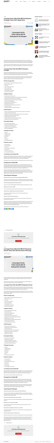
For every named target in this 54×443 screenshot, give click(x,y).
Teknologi (44, 1)
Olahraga (33, 1)
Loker (30, 1)
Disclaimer (43, 441)
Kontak (40, 441)
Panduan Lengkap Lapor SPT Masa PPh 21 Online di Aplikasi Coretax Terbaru (44, 25)
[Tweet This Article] (28, 22)
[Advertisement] (24, 9)
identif (6, 22)
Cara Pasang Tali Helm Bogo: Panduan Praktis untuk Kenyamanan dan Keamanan (44, 56)
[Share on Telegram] (32, 22)
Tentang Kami (36, 441)
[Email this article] (31, 22)
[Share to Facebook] (27, 22)
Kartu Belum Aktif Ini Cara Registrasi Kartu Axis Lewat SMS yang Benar (44, 29)
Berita (16, 1)
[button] (49, 1)
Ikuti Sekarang (18, 433)
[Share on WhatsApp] (30, 22)
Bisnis (21, 1)
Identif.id (8, 22)
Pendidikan (39, 1)
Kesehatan (24, 1)
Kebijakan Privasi (48, 441)
